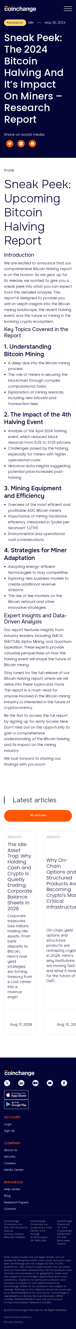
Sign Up (9, 1131)
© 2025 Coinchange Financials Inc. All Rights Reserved (35, 1310)
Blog (7, 1196)
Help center (12, 1189)
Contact (10, 1209)
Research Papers (16, 1202)
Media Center (14, 1170)
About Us (10, 1150)
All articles (38, 815)
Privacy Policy (13, 1322)
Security (9, 1157)
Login (8, 1124)
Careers (10, 1163)
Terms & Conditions (18, 1317)
